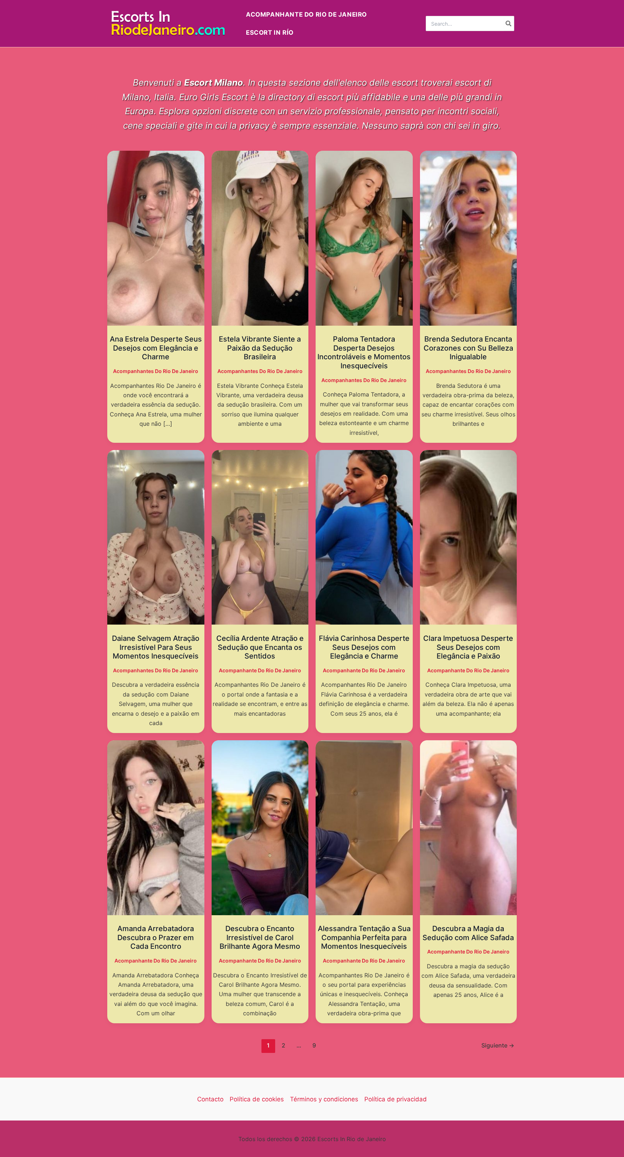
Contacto (210, 1099)
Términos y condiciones (324, 1099)
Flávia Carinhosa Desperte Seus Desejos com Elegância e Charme (364, 647)
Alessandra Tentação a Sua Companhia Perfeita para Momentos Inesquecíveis (364, 937)
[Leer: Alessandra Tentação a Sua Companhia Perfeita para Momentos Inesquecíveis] (364, 827)
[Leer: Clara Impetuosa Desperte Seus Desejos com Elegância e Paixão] (468, 536)
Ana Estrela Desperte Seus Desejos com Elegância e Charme (156, 348)
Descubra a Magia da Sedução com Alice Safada (468, 933)
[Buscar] (509, 23)
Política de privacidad (395, 1099)
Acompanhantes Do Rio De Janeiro (155, 371)
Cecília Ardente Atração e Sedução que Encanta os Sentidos (260, 647)
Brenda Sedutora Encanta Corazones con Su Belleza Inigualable (468, 348)
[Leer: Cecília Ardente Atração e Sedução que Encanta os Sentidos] (260, 536)
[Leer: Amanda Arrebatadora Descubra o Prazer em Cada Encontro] (155, 827)
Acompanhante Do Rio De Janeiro (260, 670)
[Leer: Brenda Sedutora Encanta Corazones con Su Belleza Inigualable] (468, 237)
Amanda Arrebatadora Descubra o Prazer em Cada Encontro (155, 937)
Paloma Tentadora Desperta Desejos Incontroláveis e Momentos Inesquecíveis (364, 352)
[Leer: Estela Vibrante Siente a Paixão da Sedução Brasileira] (260, 237)
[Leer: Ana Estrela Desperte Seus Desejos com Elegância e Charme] (155, 237)
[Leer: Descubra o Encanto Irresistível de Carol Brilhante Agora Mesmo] (260, 827)
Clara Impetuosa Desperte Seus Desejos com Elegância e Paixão (468, 647)
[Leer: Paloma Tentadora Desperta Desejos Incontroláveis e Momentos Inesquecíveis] (364, 237)
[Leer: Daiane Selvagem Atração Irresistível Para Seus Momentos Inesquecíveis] (155, 536)
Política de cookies (257, 1099)
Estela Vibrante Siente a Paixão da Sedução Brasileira (260, 348)
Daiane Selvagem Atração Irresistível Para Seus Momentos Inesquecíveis (155, 647)
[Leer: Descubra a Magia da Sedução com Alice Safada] (468, 827)
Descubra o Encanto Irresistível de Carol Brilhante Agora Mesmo (260, 937)
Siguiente (497, 1045)
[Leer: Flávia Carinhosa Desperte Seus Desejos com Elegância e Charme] (364, 536)
